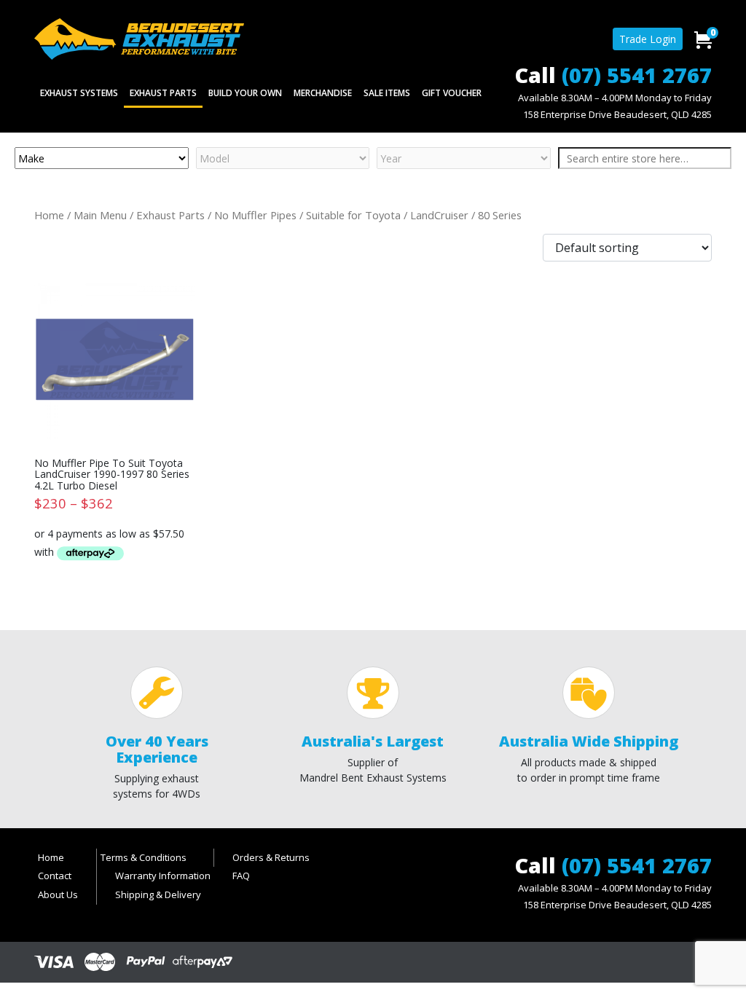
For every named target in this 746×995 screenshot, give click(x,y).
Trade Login (647, 39)
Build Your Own (245, 93)
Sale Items (387, 93)
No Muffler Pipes (255, 215)
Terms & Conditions (143, 857)
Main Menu (100, 215)
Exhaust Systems (79, 93)
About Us (58, 894)
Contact (54, 875)
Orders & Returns (271, 857)
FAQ (241, 875)
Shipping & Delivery (158, 894)
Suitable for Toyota (353, 215)
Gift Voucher (452, 93)
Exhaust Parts (163, 93)
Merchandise (323, 93)
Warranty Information (163, 875)
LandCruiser (439, 215)
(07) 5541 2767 (637, 74)
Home (49, 215)
